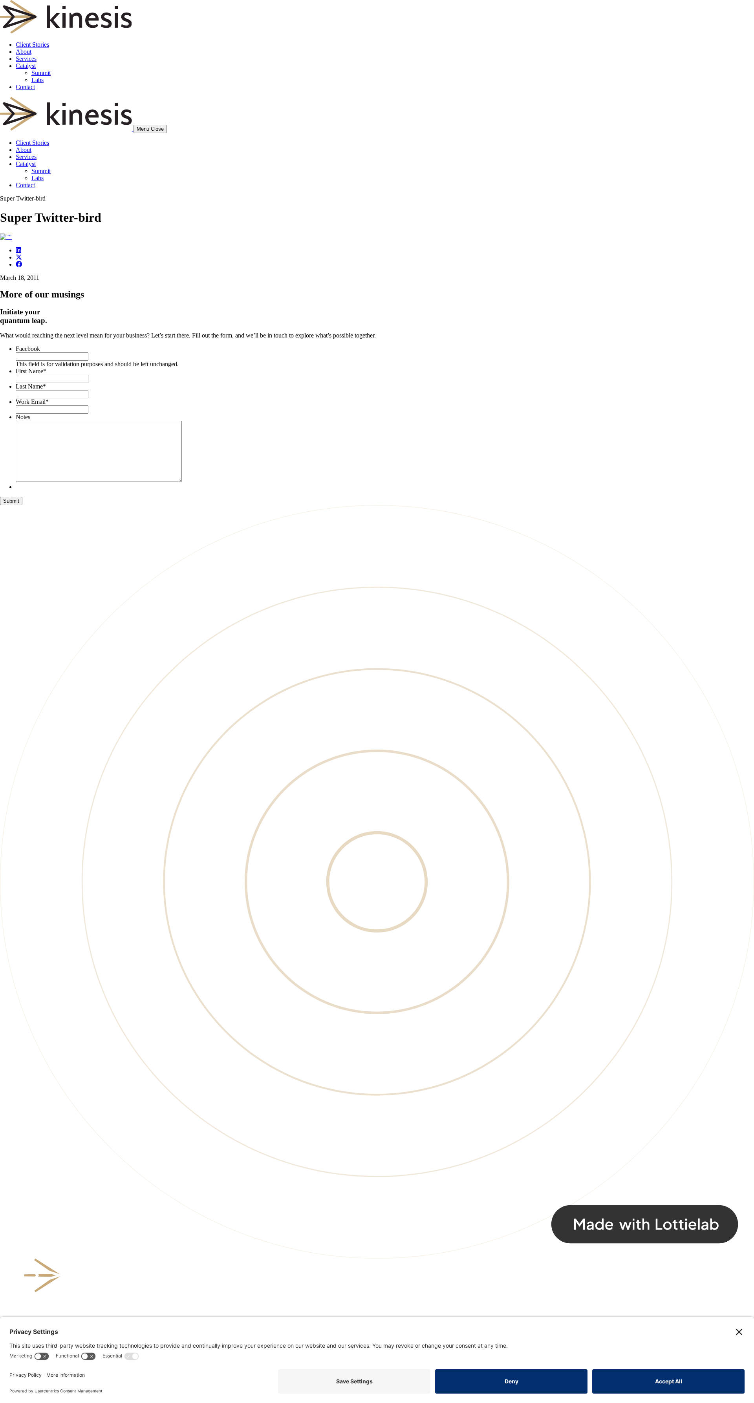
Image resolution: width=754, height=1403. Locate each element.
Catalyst (26, 65)
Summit (41, 72)
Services (26, 58)
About (23, 51)
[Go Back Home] (66, 31)
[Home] (67, 128)
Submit (11, 501)
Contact (25, 87)
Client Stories (32, 44)
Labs (37, 80)
